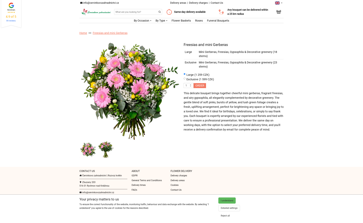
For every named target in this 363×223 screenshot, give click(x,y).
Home (83, 33)
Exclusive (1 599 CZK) (200, 79)
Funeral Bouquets (218, 20)
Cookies (175, 185)
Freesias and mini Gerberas (110, 33)
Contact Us (217, 2)
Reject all (225, 215)
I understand (227, 200)
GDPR (135, 175)
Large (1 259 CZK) (197, 74)
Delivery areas (178, 2)
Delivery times (139, 185)
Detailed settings (229, 208)
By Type (161, 20)
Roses (199, 20)
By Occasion (142, 20)
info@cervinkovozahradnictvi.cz (101, 2)
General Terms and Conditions (147, 180)
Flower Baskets (181, 20)
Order (199, 85)
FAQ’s (134, 190)
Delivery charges (198, 2)
